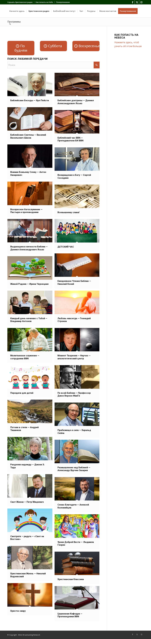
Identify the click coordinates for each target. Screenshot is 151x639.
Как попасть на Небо (44, 2)
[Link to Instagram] (141, 2)
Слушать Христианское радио (20, 2)
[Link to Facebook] (132, 2)
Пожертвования (63, 2)
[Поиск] (10, 24)
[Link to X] (137, 2)
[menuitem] (20, 2)
